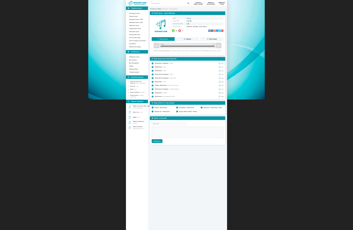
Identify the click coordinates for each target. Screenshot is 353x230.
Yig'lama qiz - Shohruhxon (161, 111)
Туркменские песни (135, 28)
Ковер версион (133, 69)
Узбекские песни (134, 25)
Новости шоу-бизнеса (211, 3)
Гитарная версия (134, 72)
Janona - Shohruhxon (159, 107)
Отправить (157, 141)
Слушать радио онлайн (198, 3)
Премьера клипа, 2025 (136, 22)
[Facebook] (212, 31)
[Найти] (188, 3)
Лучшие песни (133, 16)
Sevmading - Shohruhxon (185, 107)
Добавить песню (222, 3)
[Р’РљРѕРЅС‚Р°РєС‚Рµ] (209, 31)
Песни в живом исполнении (137, 40)
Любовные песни (134, 57)
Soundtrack (132, 43)
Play (156, 45)
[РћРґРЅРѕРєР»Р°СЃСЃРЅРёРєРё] (214, 31)
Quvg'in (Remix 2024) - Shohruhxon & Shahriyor (188, 111)
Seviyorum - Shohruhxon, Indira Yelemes (212, 107)
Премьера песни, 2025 (136, 19)
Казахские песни (134, 31)
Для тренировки (134, 63)
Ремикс (131, 66)
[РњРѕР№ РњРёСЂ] (217, 31)
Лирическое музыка (135, 46)
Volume (218, 45)
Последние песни (134, 13)
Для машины (133, 60)
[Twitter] (220, 31)
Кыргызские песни (134, 34)
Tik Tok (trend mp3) (134, 37)
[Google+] (222, 31)
